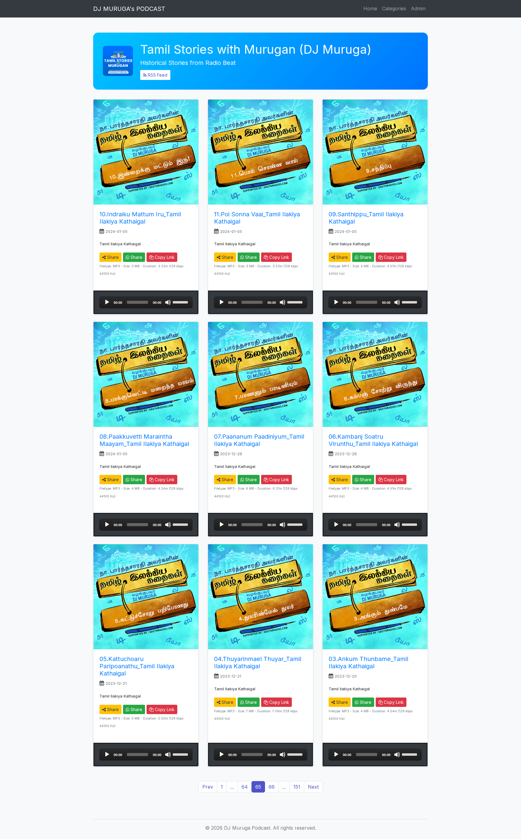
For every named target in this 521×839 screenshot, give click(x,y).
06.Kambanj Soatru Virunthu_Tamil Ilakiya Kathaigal (373, 440)
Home (370, 8)
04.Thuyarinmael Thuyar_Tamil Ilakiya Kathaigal (257, 662)
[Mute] (168, 302)
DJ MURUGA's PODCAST (129, 8)
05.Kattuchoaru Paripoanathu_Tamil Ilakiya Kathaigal (136, 666)
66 (272, 787)
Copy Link (164, 257)
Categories (394, 8)
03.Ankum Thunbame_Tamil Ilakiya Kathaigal (368, 662)
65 (258, 787)
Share (112, 257)
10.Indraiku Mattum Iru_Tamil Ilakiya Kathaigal (140, 218)
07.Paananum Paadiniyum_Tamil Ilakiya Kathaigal (259, 440)
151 (296, 787)
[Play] (107, 302)
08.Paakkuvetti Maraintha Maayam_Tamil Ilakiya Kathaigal (144, 440)
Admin (418, 8)
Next (313, 787)
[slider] (181, 301)
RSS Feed (157, 75)
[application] (146, 302)
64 (245, 787)
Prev (207, 787)
